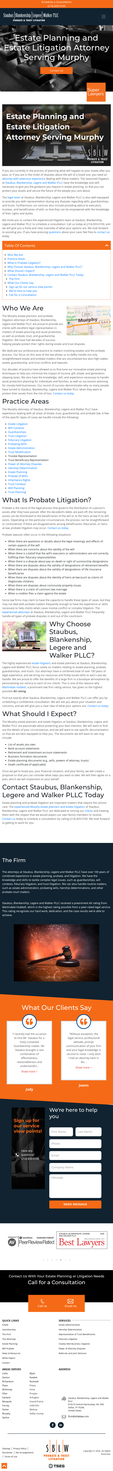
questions (55, 232)
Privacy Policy (19, 1448)
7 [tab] (69, 1259)
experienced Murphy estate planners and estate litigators (49, 807)
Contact (6, 1362)
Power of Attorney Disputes (25, 464)
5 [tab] (60, 1259)
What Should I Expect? (21, 271)
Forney (5, 1405)
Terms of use (10, 1456)
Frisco (33, 1385)
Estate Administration (21, 448)
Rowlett (33, 1377)
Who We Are (15, 255)
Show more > (29, 1071)
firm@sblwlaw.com (78, 1416)
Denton (6, 1377)
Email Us (71, 1306)
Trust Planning (17, 492)
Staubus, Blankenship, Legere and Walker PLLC (34, 182)
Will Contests (16, 428)
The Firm (14, 279)
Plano (5, 1385)
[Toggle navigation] (103, 16)
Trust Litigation (17, 436)
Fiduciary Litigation (19, 440)
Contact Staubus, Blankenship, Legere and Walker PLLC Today (45, 275)
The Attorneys (9, 1339)
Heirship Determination (22, 468)
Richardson (8, 1381)
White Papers (8, 1358)
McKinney (7, 1389)
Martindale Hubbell (14, 687)
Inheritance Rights (19, 480)
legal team (14, 197)
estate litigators (41, 663)
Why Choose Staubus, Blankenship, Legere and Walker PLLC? (45, 267)
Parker (5, 1409)
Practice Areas (16, 259)
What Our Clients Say (21, 283)
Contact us (8, 819)
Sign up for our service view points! (31, 287)
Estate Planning (17, 472)
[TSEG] (56, 1466)
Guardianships (17, 432)
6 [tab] (65, 1259)
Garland (6, 1397)
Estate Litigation (18, 424)
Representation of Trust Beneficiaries (77, 1334)
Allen (4, 1393)
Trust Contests (17, 484)
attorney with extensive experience (23, 178)
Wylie (32, 1373)
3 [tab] (52, 1259)
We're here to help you (23, 291)
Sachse (5, 1417)
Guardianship (9, 1329)
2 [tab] (47, 1259)
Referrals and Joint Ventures (73, 1353)
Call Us (42, 1306)
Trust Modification (19, 452)
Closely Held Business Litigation (74, 1343)
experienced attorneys (16, 612)
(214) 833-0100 (56, 6)
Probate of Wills (18, 476)
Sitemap (6, 1448)
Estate (5, 1324)
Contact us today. (98, 706)
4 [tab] (56, 1259)
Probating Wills (17, 444)
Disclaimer (7, 1452)
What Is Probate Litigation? (24, 263)
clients (89, 811)
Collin (5, 1373)
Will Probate (8, 1348)
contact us (103, 232)
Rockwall (34, 1381)
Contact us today (63, 393)
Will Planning (16, 488)
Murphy (6, 1413)
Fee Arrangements (25, 1452)
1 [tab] (43, 1259)
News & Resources (11, 1353)
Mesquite (7, 1401)
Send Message (75, 1204)
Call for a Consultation (22, 295)
